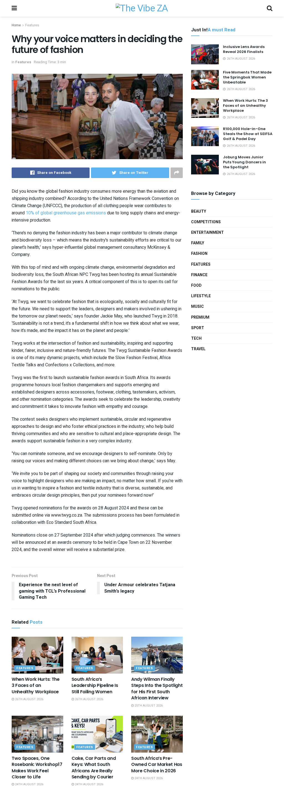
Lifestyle (201, 296)
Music (197, 306)
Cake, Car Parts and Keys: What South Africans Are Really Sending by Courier (94, 767)
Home (16, 25)
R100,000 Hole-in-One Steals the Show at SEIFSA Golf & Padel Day (247, 133)
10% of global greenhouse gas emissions (66, 213)
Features (32, 25)
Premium (200, 317)
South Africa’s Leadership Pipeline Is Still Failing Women (95, 685)
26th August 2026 (28, 699)
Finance (199, 275)
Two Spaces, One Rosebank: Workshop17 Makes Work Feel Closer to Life (37, 767)
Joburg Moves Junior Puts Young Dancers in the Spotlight (244, 162)
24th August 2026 (28, 784)
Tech (196, 338)
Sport (197, 328)
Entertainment (207, 232)
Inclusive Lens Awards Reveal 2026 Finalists (244, 49)
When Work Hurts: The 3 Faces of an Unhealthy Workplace (36, 685)
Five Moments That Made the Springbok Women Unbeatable (247, 77)
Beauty (198, 211)
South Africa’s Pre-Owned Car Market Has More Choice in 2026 (156, 764)
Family (197, 243)
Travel (198, 349)
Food (196, 285)
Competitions (206, 222)
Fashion (199, 254)
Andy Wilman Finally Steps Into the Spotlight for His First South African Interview (156, 688)
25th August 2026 (148, 705)
